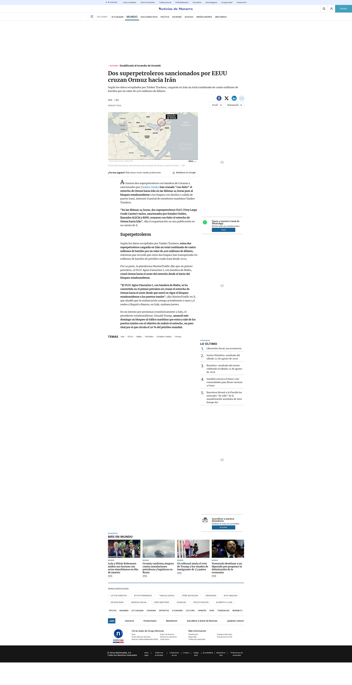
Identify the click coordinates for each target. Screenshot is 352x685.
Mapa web (193, 637)
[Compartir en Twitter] (226, 99)
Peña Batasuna (190, 595)
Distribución (193, 634)
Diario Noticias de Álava (141, 637)
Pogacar (181, 602)
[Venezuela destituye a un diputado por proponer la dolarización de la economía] (228, 549)
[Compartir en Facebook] (219, 99)
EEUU (130, 336)
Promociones (150, 620)
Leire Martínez (161, 602)
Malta (139, 336)
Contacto (129, 620)
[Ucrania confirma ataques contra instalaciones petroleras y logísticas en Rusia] (159, 549)
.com (111, 620)
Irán (122, 336)
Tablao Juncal (167, 595)
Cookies (186, 653)
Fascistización (201, 602)
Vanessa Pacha (138, 602)
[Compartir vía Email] (241, 99)
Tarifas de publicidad (197, 639)
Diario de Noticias (167, 634)
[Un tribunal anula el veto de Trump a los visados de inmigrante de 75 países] (193, 549)
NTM (110, 100)
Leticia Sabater (119, 595)
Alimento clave (224, 602)
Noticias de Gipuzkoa (168, 637)
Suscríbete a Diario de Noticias (202, 620)
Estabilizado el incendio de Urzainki (140, 65)
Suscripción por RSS (224, 637)
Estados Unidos (150, 187)
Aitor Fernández (143, 595)
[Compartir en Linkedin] (234, 99)
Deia (133, 634)
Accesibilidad (208, 653)
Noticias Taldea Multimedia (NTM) (145, 639)
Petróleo (149, 336)
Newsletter (171, 620)
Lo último (208, 344)
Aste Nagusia (230, 595)
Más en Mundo (120, 536)
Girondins (210, 595)
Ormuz (178, 336)
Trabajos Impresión (224, 634)
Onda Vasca (164, 639)
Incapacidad (117, 602)
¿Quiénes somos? (235, 620)
